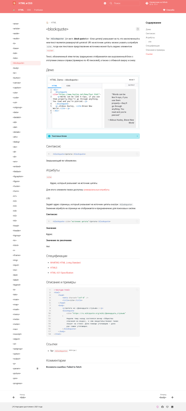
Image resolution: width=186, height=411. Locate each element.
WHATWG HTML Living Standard (65, 262)
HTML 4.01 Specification (61, 272)
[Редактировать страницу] (138, 29)
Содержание (153, 22)
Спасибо (170, 10)
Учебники (38, 10)
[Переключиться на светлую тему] (105, 3)
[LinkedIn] (172, 406)
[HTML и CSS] (14, 3)
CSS (29, 10)
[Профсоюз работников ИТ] (157, 406)
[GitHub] (162, 406)
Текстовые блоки (59, 136)
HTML (21, 10)
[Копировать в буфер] (137, 154)
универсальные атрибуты (96, 189)
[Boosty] (167, 406)
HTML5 (53, 267)
